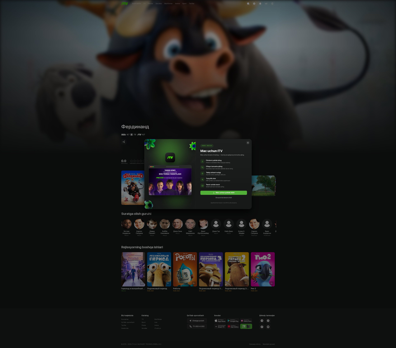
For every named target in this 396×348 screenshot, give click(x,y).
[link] (223, 193)
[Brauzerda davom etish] (248, 143)
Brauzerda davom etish (224, 198)
